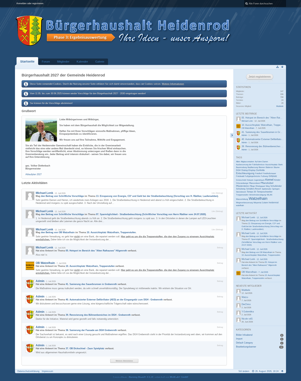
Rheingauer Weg (263, 186)
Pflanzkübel (267, 183)
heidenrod (274, 202)
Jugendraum (259, 180)
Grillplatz (273, 176)
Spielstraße (266, 189)
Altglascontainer (247, 162)
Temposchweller (264, 192)
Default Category (244, 342)
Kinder (277, 180)
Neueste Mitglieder (248, 286)
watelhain (240, 205)
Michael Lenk (44, 192)
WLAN (269, 195)
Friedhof (258, 173)
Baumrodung (241, 167)
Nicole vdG (247, 318)
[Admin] (29, 283)
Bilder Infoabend (244, 335)
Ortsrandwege (242, 183)
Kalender (82, 61)
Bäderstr (269, 167)
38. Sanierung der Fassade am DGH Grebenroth (91, 330)
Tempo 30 (251, 192)
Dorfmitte (260, 170)
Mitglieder (63, 61)
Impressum (47, 371)
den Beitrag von (62, 196)
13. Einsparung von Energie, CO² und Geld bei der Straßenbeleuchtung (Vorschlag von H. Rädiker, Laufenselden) (157, 196)
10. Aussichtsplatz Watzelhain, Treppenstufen (111, 232)
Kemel (269, 179)
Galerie (99, 61)
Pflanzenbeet (254, 183)
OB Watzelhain (45, 262)
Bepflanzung (253, 167)
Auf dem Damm (261, 162)
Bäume (277, 167)
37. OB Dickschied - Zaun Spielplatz (85, 348)
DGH (238, 170)
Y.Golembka (248, 311)
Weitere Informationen (173, 84)
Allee (238, 162)
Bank (280, 164)
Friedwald (240, 176)
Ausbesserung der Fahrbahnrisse (250, 164)
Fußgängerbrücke (252, 176)
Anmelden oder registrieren (29, 3)
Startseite (27, 61)
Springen (276, 189)
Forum (46, 61)
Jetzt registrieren (260, 76)
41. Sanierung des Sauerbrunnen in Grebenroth (91, 284)
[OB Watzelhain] (29, 265)
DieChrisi (246, 304)
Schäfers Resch (253, 189)
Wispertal (257, 203)
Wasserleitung (242, 199)
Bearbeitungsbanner (246, 346)
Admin (40, 281)
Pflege (252, 186)
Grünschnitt (241, 180)
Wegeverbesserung (244, 203)
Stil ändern (243, 371)
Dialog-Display (248, 170)
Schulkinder (276, 186)
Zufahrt (265, 203)
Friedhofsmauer (269, 173)
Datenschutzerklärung (28, 371)
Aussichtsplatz (271, 164)
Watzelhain (258, 198)
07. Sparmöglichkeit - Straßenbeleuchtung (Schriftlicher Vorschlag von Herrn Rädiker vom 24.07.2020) (151, 214)
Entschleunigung (245, 173)
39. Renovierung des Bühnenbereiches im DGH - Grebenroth (98, 315)
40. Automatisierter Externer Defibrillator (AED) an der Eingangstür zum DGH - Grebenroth (114, 299)
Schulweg (240, 189)
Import (239, 338)
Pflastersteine (242, 186)
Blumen (262, 167)
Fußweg (264, 176)
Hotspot (250, 180)
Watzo (245, 297)
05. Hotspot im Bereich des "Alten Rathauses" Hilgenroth (96, 250)
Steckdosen (241, 192)
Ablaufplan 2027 (33, 174)
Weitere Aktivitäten (124, 361)
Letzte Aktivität (246, 213)
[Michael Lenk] (29, 195)
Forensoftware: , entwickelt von (150, 377)
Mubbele (279, 106)
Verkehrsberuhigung (257, 195)
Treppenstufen (242, 195)
